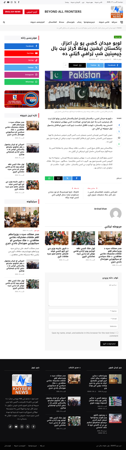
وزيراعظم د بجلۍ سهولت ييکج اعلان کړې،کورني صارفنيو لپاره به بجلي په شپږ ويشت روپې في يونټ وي (98, 382)
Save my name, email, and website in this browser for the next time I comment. (85, 334)
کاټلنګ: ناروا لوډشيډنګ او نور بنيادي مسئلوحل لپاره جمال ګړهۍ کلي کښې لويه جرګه (63, 194)
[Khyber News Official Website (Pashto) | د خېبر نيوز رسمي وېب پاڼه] (117, 11)
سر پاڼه (42, 445)
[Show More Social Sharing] (65, 65)
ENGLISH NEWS (13, 12)
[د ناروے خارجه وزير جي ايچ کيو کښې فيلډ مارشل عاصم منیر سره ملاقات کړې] (56, 238)
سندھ (61, 22)
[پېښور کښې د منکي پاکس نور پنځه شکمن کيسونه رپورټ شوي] (115, 401)
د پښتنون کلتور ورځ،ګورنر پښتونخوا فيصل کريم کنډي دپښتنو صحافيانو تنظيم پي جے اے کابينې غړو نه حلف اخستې (97, 421)
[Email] (119, 137)
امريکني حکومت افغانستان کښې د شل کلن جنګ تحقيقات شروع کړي (102, 193)
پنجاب (79, 22)
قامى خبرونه (98, 2)
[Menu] (121, 22)
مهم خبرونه (89, 2)
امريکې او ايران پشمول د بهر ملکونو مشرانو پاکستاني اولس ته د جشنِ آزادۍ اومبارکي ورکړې (14, 149)
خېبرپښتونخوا (89, 22)
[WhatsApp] (119, 144)
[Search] (4, 22)
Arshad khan (100, 209)
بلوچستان (71, 22)
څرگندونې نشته (104, 59)
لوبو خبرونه (118, 37)
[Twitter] (119, 131)
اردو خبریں (32, 11)
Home (119, 28)
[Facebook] (119, 125)
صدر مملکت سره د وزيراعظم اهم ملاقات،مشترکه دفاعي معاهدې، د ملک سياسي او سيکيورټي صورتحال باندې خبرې (110, 255)
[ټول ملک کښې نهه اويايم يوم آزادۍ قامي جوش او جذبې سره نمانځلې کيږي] (83, 238)
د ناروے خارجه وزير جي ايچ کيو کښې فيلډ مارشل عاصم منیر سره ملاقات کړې (57, 252)
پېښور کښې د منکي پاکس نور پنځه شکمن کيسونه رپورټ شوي (98, 400)
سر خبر (36, 230)
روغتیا (67, 2)
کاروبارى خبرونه (75, 2)
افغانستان (52, 22)
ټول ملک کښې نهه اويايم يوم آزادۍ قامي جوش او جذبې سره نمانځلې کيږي (84, 252)
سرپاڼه (114, 22)
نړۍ (83, 2)
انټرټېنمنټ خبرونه (37, 22)
